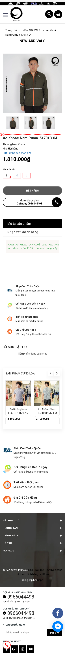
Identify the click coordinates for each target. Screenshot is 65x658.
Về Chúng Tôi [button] (11, 520)
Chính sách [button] (10, 535)
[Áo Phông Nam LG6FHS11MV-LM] (47, 393)
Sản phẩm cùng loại (20, 373)
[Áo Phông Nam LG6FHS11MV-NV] (18, 393)
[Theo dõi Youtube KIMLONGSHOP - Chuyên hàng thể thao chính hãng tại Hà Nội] (30, 649)
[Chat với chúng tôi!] (57, 626)
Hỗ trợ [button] (7, 543)
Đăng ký (54, 632)
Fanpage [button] (8, 550)
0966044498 (20, 597)
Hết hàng (32, 190)
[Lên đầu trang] (53, 649)
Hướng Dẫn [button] (10, 528)
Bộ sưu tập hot (16, 347)
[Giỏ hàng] (58, 14)
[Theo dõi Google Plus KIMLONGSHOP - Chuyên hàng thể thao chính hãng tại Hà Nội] (14, 649)
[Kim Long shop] (32, 3)
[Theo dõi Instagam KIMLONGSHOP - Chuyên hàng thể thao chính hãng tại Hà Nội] (22, 649)
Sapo (40, 580)
